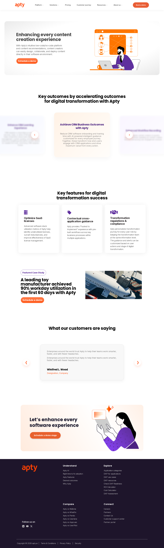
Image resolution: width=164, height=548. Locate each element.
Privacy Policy (65, 543)
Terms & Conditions (48, 543)
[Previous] (34, 135)
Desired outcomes (70, 480)
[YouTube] (27, 526)
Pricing (68, 5)
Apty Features (68, 477)
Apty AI (66, 470)
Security (78, 543)
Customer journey (84, 5)
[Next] (129, 135)
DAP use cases (110, 477)
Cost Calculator (110, 490)
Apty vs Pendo (69, 516)
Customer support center (114, 519)
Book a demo (141, 5)
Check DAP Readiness (113, 484)
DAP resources (110, 480)
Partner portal (109, 522)
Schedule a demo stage (45, 435)
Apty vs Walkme (69, 509)
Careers (107, 509)
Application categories (113, 470)
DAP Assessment (111, 494)
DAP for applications (112, 474)
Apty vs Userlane (70, 519)
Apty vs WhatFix (69, 512)
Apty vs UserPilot (70, 525)
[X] (31, 526)
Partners (107, 512)
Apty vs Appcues (70, 522)
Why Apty (67, 484)
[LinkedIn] (23, 526)
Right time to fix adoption (73, 474)
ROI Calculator (110, 487)
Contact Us (108, 516)
